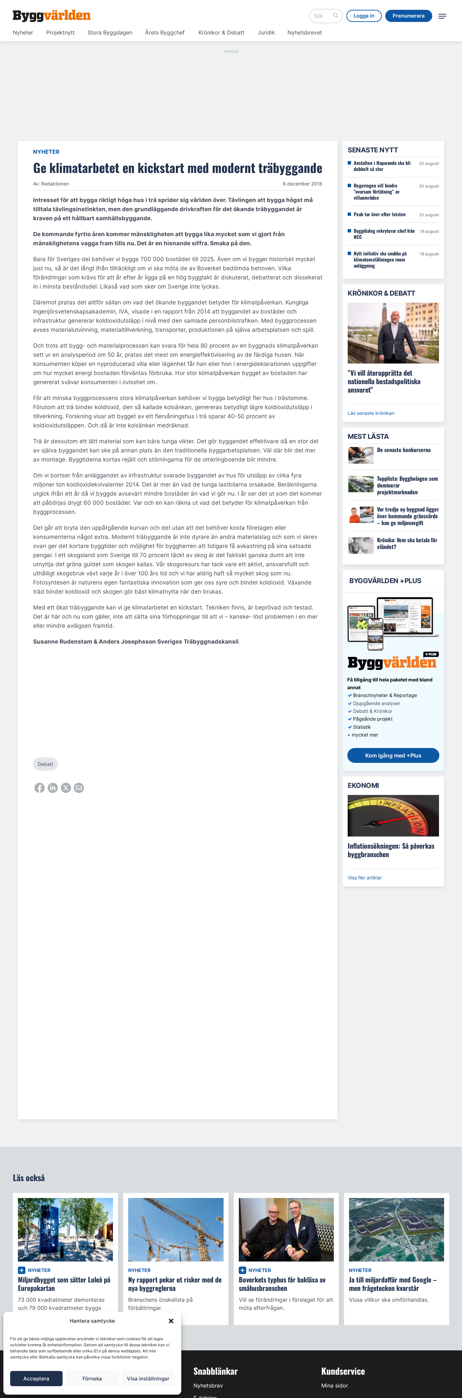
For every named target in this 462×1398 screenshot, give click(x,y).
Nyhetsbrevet (304, 32)
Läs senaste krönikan (371, 413)
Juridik (266, 32)
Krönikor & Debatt (222, 32)
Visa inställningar (148, 1378)
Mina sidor (334, 1385)
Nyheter (23, 32)
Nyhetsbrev (208, 1385)
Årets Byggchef (165, 32)
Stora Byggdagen (110, 32)
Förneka (92, 1378)
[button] (171, 1321)
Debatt (45, 764)
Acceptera (36, 1378)
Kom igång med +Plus (393, 755)
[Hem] (52, 16)
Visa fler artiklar (365, 877)
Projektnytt (60, 32)
